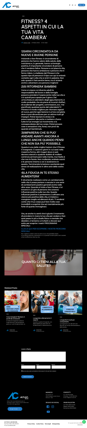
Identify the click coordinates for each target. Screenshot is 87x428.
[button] (81, 5)
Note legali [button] (48, 423)
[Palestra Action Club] (18, 396)
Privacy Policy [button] (31, 423)
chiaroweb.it (80, 424)
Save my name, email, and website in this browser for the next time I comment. (39, 371)
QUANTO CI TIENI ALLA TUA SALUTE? (43, 262)
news (23, 16)
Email (37, 364)
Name (22, 364)
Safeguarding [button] (56, 423)
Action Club (27, 42)
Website (53, 364)
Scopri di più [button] (14, 409)
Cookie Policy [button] (40, 423)
